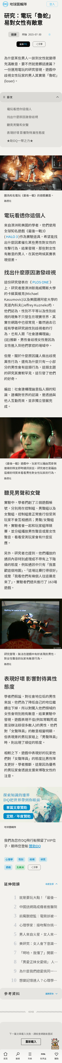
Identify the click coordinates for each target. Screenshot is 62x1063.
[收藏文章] (49, 34)
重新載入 (31, 1041)
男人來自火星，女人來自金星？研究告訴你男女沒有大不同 (38, 934)
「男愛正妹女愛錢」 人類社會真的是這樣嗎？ (38, 962)
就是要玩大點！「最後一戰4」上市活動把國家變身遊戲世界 (38, 897)
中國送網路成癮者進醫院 (38, 906)
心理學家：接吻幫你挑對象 (38, 925)
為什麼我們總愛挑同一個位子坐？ (38, 971)
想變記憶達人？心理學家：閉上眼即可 (36, 980)
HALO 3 (12, 236)
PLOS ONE (40, 282)
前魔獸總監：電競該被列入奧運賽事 (38, 916)
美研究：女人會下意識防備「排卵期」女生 (38, 943)
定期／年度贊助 (18, 816)
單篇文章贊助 (16, 807)
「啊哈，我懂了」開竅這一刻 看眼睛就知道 (38, 953)
